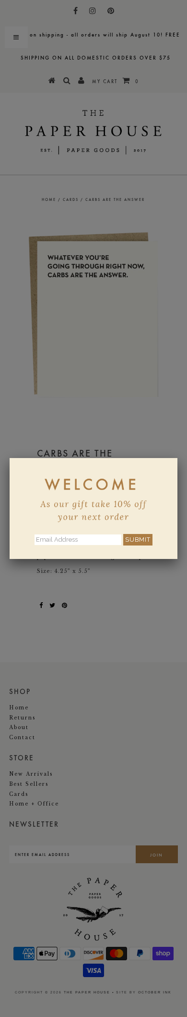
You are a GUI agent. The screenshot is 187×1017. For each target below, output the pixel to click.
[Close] (177, 458)
